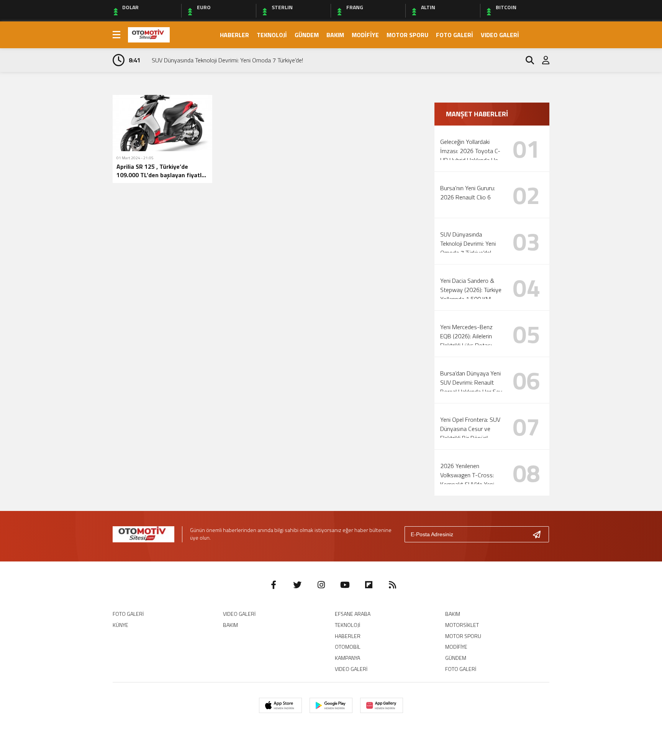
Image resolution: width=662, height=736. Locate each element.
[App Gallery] (381, 705)
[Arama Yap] (526, 60)
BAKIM (335, 34)
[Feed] (392, 585)
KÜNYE (120, 625)
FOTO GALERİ (454, 34)
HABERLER (234, 34)
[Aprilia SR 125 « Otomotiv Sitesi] (149, 34)
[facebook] (273, 585)
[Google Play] (331, 705)
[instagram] (321, 585)
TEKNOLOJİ (272, 34)
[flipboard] (368, 585)
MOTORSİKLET (462, 625)
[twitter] (297, 585)
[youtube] (345, 585)
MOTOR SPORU (407, 34)
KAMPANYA (347, 658)
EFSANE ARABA (352, 614)
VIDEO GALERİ (500, 34)
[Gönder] (540, 534)
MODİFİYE (365, 34)
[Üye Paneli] (541, 60)
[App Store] (280, 705)
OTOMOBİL (347, 647)
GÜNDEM (307, 34)
